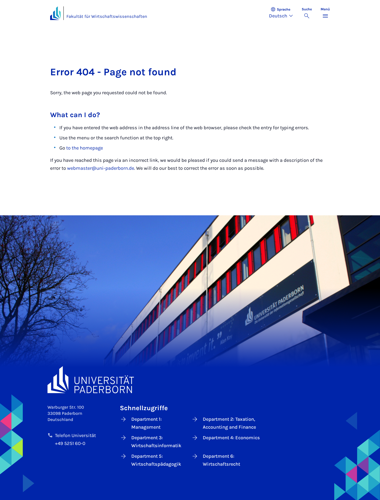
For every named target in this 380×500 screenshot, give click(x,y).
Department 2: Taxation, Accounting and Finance (229, 423)
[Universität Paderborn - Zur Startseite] (55, 13)
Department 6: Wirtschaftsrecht (221, 460)
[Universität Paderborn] (190, 379)
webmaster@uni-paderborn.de (100, 168)
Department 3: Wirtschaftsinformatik (156, 441)
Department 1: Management (146, 423)
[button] (283, 13)
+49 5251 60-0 (70, 443)
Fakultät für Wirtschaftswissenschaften (106, 16)
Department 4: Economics (231, 438)
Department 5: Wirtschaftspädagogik (156, 460)
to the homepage (84, 148)
